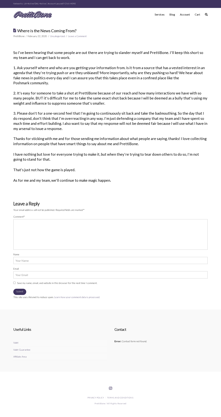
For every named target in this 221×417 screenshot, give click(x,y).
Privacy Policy (96, 397)
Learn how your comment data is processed (76, 297)
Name (16, 254)
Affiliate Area (20, 356)
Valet (15, 342)
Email (16, 268)
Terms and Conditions (120, 397)
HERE (73, 3)
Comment (19, 216)
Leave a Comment (77, 36)
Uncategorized (57, 36)
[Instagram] (110, 388)
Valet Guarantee (21, 349)
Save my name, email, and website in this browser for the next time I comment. (57, 283)
